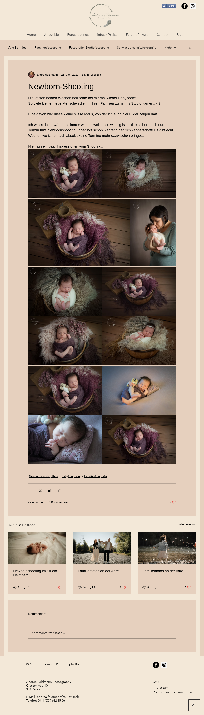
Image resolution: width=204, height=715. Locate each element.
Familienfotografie (48, 47)
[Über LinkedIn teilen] (50, 490)
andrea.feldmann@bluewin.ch (58, 697)
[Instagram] (193, 6)
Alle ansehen (187, 524)
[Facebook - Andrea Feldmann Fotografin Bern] (184, 6)
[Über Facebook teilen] (30, 490)
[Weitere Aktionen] (173, 74)
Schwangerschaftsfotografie (136, 47)
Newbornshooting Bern (43, 476)
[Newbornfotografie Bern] (37, 548)
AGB (156, 682)
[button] (190, 47)
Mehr (168, 47)
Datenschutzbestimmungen (172, 692)
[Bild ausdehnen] (65, 173)
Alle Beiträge (17, 47)
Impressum (161, 687)
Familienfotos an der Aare (98, 571)
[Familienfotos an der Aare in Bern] (167, 548)
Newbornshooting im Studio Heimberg (35, 573)
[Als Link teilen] (59, 490)
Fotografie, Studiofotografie (89, 47)
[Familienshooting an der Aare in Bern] (102, 548)
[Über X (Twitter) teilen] (40, 490)
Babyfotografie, (71, 476)
